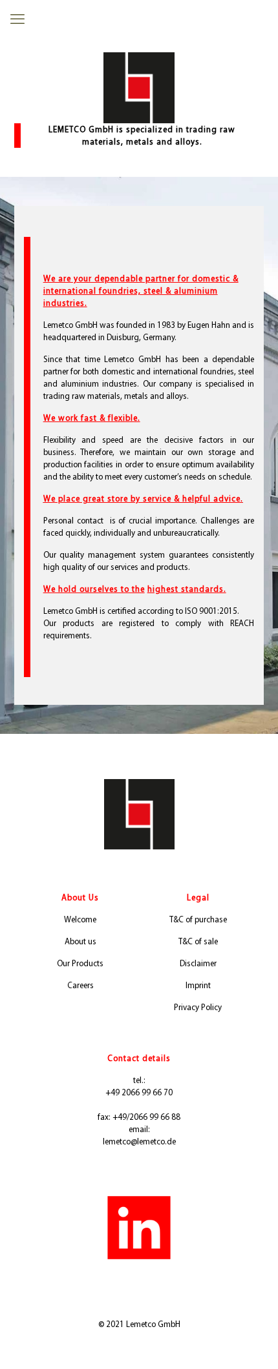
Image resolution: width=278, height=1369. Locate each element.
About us (80, 941)
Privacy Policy (198, 1007)
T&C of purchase (198, 919)
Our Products (80, 963)
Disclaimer (198, 963)
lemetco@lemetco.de (139, 1141)
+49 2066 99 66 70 (139, 1092)
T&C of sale (198, 941)
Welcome (80, 919)
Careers (80, 985)
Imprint (198, 985)
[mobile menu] (17, 19)
